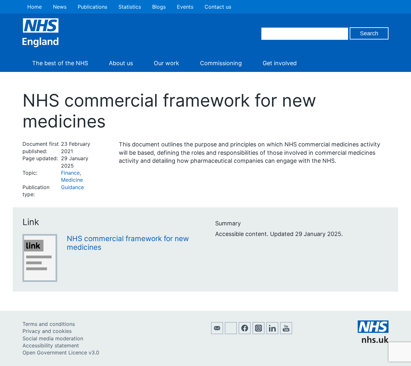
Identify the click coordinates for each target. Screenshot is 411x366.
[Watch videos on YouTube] (286, 332)
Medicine (72, 180)
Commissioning (221, 63)
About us (121, 63)
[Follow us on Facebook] (245, 332)
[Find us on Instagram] (258, 332)
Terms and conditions (48, 324)
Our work (166, 63)
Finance (70, 173)
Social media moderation (52, 338)
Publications (92, 7)
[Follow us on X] (231, 332)
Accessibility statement (50, 345)
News (59, 7)
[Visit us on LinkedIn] (272, 332)
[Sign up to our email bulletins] (217, 332)
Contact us (218, 7)
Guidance (72, 187)
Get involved (280, 63)
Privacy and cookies (47, 331)
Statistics (129, 7)
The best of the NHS (60, 63)
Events (185, 7)
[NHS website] (373, 341)
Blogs (159, 7)
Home (34, 7)
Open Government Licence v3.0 (60, 352)
